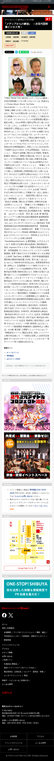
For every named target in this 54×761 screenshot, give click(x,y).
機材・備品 (41, 632)
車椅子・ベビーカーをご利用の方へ (16, 680)
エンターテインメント (12, 675)
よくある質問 (7, 684)
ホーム (4, 624)
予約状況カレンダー (12, 636)
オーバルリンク (13, 352)
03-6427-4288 (13, 716)
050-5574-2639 (14, 723)
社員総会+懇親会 (10, 664)
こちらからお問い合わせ (23, 496)
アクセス (5, 649)
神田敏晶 (10, 356)
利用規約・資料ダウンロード (33, 636)
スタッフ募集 (7, 652)
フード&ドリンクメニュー (24, 632)
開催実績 (7, 640)
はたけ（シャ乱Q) (13, 359)
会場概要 (7, 632)
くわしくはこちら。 (41, 506)
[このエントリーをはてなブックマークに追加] (16, 52)
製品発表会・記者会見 (12, 671)
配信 (26, 675)
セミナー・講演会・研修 (33, 671)
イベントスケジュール (11, 645)
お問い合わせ (7, 656)
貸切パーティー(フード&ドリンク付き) (19, 668)
